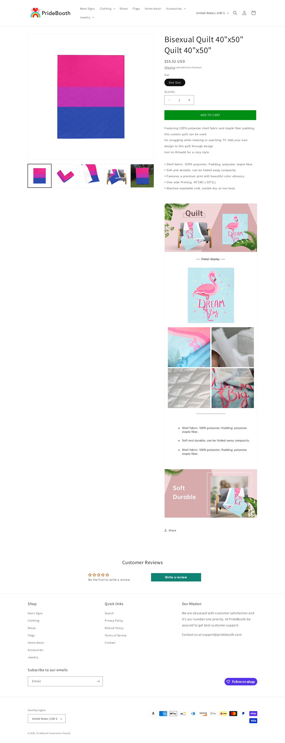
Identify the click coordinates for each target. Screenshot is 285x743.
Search (109, 613)
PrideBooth (42, 733)
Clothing (33, 621)
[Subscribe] (98, 681)
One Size (175, 82)
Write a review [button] (176, 577)
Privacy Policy (114, 621)
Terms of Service (116, 635)
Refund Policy (114, 628)
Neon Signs (35, 613)
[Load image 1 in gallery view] (39, 176)
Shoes (32, 628)
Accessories (35, 650)
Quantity (169, 92)
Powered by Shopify (60, 733)
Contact (110, 642)
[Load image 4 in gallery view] (116, 176)
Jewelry (33, 657)
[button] (107, 8)
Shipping (169, 67)
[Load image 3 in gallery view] (91, 176)
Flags (31, 635)
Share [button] (172, 530)
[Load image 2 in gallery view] (65, 176)
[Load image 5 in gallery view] (142, 176)
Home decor (36, 642)
